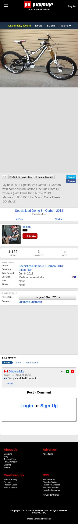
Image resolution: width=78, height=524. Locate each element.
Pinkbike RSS (49, 479)
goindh (27, 226)
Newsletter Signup (51, 495)
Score (7, 362)
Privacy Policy (10, 462)
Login (26, 405)
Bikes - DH (25, 269)
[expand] (4, 177)
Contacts (8, 454)
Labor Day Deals (20, 25)
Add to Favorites (22, 177)
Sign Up (49, 405)
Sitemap (7, 467)
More (64, 25)
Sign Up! (8, 465)
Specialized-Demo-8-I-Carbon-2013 (41, 266)
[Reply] (10, 383)
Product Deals (10, 485)
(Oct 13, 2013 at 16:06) (18, 374)
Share (71, 181)
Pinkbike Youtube (50, 487)
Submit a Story (10, 479)
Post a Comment (39, 392)
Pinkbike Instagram (51, 490)
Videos (14, 487)
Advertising (48, 454)
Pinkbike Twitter (50, 482)
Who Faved (32, 362)
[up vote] (67, 371)
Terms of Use (10, 459)
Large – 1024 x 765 (46, 297)
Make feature (45, 177)
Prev (20, 219)
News (39, 25)
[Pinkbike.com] (39, 4)
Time (18, 362)
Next (57, 219)
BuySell (52, 25)
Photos (7, 487)
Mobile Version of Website (39, 519)
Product (7, 482)
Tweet (71, 177)
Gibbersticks (16, 371)
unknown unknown (30, 301)
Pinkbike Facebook (51, 485)
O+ (25, 230)
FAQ (6, 456)
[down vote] (72, 371)
